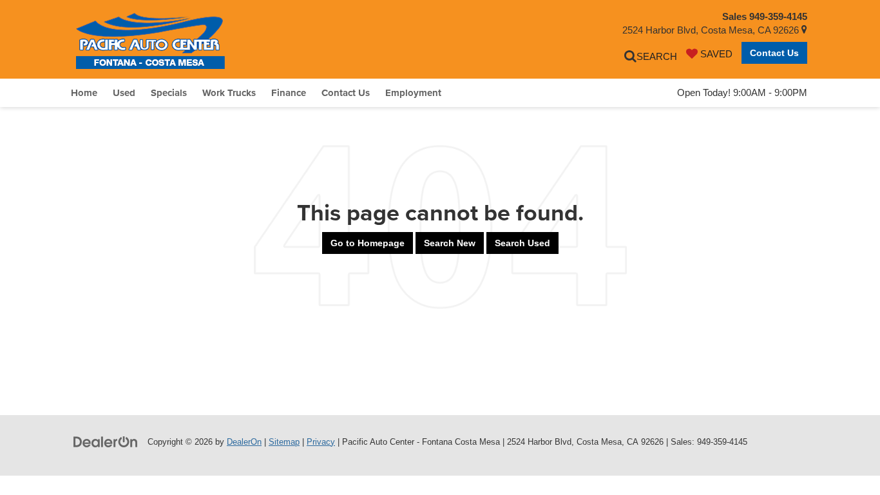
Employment (413, 93)
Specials (169, 93)
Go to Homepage (367, 243)
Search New (449, 243)
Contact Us (774, 53)
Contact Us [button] (345, 93)
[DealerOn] (106, 441)
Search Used (522, 243)
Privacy (321, 442)
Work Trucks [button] (229, 93)
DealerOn (244, 442)
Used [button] (124, 93)
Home (84, 93)
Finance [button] (288, 93)
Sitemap (284, 442)
